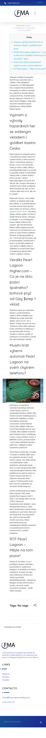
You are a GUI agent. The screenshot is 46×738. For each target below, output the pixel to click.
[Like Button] (33, 606)
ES (41, 2)
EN (39, 2)
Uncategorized (24, 30)
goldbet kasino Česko (18, 212)
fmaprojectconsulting (25, 28)
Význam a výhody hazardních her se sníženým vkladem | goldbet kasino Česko (28, 45)
